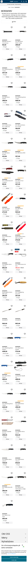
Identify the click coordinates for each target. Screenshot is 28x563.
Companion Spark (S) (20, 376)
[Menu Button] (2, 1)
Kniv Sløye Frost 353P (6, 516)
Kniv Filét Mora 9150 (20, 153)
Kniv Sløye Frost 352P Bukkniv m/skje (20, 488)
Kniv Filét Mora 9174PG (6, 153)
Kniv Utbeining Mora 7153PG (7, 404)
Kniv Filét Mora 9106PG (19, 209)
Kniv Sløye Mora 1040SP (19, 348)
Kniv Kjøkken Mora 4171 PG (20, 432)
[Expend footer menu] (25, 537)
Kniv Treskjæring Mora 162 (19, 293)
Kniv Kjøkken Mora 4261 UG (6, 265)
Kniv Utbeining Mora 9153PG (7, 348)
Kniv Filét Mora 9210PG (6, 98)
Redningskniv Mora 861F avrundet (20, 237)
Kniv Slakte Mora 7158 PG (19, 404)
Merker (12, 7)
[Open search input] (21, 1)
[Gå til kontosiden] (24, 1)
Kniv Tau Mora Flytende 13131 (6, 209)
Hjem (9, 7)
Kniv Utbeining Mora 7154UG (20, 70)
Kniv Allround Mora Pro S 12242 (20, 125)
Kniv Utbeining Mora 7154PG (7, 70)
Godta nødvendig (14, 557)
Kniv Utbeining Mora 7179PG (20, 98)
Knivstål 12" (18, 320)
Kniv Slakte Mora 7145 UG (19, 460)
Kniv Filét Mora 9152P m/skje (19, 42)
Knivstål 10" (5, 320)
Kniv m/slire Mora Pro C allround (6, 125)
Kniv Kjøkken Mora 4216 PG (6, 460)
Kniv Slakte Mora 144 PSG (20, 265)
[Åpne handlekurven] (26, 1)
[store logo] (14, 1)
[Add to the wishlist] (12, 27)
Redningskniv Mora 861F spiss (7, 293)
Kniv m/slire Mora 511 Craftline (7, 181)
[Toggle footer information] (25, 533)
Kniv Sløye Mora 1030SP (6, 376)
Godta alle (14, 560)
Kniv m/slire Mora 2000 (6, 237)
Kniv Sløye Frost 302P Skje (19, 181)
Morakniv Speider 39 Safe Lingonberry (6, 432)
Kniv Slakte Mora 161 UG (7, 488)
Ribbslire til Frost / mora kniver (6, 42)
